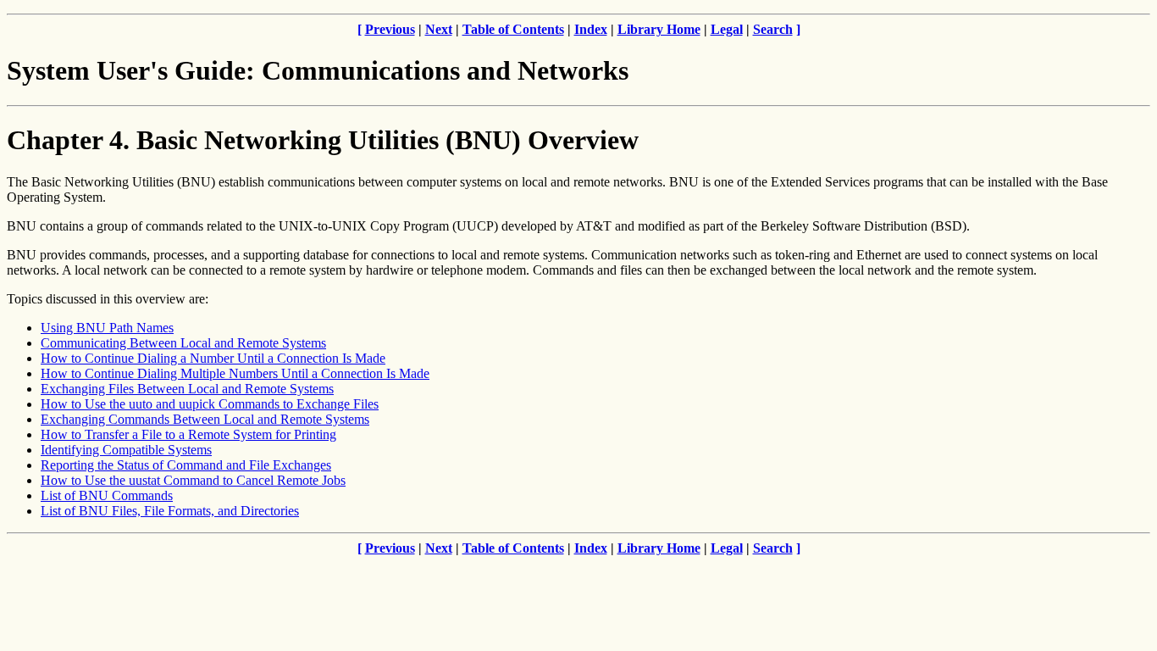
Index (590, 29)
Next (438, 29)
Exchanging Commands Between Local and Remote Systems (205, 419)
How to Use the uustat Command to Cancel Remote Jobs (193, 480)
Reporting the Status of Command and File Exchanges (186, 465)
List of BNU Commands (107, 495)
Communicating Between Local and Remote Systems (183, 343)
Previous (390, 29)
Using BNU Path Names (107, 327)
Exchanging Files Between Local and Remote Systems (187, 388)
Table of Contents (513, 29)
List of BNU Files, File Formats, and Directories (170, 511)
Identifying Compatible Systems (126, 449)
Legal (727, 29)
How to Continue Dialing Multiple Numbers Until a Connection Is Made (235, 373)
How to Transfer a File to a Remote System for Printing (188, 434)
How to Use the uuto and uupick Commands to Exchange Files (210, 404)
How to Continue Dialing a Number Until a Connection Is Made (213, 358)
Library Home (658, 29)
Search (773, 29)
